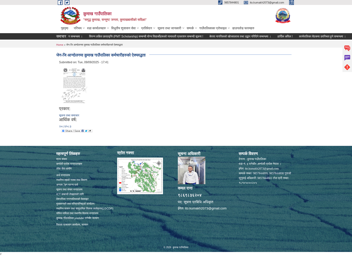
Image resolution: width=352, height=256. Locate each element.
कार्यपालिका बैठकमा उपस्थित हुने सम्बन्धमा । (310, 36)
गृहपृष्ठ (64, 28)
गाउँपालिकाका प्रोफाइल (213, 28)
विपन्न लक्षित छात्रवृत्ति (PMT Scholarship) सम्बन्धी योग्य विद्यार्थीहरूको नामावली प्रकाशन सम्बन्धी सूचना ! (134, 36)
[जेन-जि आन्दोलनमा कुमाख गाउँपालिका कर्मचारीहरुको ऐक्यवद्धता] (74, 85)
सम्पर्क (190, 28)
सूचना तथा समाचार (69, 115)
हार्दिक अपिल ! (272, 36)
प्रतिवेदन (146, 28)
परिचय (78, 28)
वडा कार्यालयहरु (96, 28)
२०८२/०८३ (65, 126)
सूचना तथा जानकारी (169, 28)
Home (59, 44)
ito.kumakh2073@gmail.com (206, 208)
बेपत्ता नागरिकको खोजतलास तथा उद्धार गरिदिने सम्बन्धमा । (228, 36)
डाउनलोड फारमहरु (243, 28)
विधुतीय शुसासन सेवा (123, 28)
